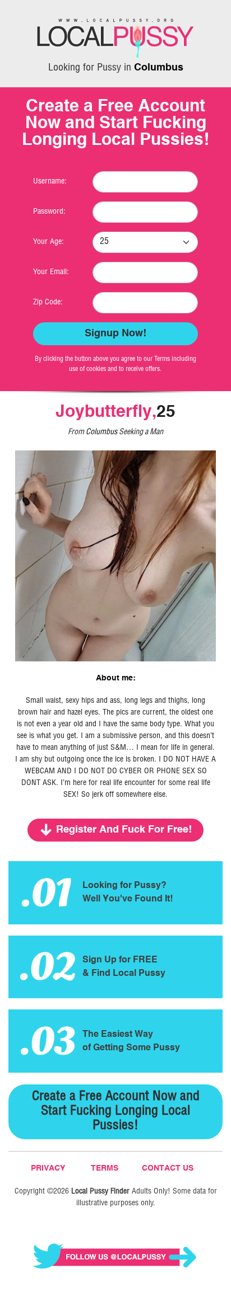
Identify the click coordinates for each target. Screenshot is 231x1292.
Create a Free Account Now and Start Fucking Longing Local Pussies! (116, 1112)
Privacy (48, 1168)
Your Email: (51, 272)
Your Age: (48, 242)
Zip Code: (48, 303)
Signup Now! (115, 333)
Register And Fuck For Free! (124, 830)
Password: (49, 212)
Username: (50, 182)
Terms (104, 1168)
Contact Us (167, 1168)
